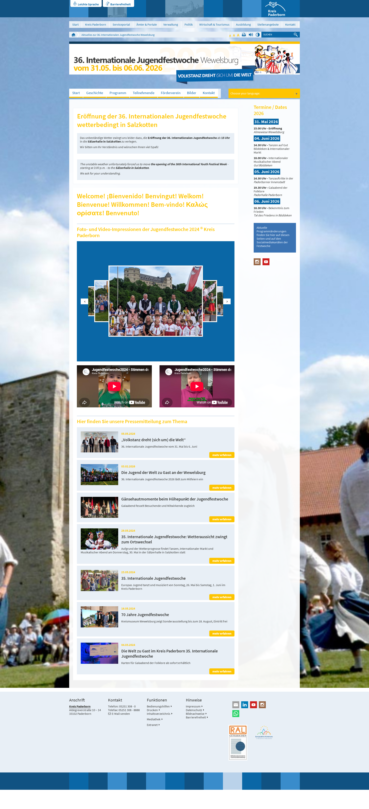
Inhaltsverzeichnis (158, 714)
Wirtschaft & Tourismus (214, 24)
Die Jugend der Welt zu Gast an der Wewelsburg (163, 472)
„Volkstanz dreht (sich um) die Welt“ (153, 439)
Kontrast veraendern (257, 35)
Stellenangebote (268, 24)
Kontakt (290, 24)
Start (75, 24)
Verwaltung (170, 24)
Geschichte (94, 92)
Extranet (152, 725)
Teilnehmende (143, 92)
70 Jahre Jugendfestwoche (145, 614)
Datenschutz (194, 710)
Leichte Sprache (88, 4)
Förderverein (170, 92)
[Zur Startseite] (280, 8)
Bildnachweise (195, 714)
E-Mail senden (121, 714)
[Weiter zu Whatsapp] (264, 713)
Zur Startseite (73, 35)
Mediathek (153, 719)
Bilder (191, 92)
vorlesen (251, 35)
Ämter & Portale (146, 24)
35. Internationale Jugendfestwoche (153, 578)
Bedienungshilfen (158, 706)
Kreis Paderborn (95, 24)
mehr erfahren (221, 455)
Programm (118, 92)
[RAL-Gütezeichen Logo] (238, 743)
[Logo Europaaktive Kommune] (264, 732)
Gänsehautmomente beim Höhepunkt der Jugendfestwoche (174, 499)
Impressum (193, 706)
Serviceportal (121, 24)
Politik (188, 24)
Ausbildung (243, 24)
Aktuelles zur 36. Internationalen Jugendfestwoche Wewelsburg (118, 35)
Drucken (244, 35)
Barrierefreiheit (120, 4)
